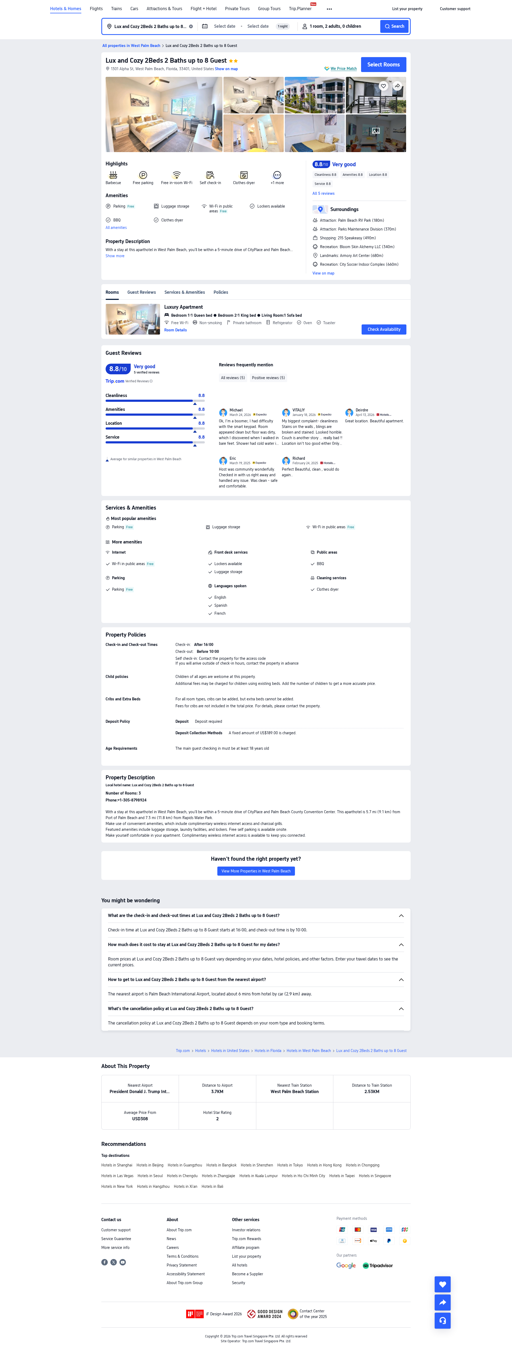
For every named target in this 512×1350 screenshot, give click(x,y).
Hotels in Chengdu (182, 1176)
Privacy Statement (182, 1265)
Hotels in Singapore (375, 1176)
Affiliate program (245, 1247)
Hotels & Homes (65, 8)
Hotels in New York (117, 1186)
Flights (96, 8)
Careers (173, 1247)
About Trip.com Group (185, 1283)
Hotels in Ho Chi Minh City (303, 1176)
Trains (116, 8)
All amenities (116, 227)
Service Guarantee (116, 1239)
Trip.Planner (300, 8)
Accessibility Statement (186, 1274)
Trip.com (183, 1051)
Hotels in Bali (212, 1186)
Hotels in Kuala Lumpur (258, 1176)
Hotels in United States (230, 1051)
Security (238, 1283)
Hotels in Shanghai (116, 1165)
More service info (115, 1247)
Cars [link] (134, 8)
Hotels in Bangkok (221, 1165)
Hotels (200, 1051)
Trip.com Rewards (246, 1239)
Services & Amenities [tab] (185, 292)
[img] (164, 114)
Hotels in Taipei (342, 1176)
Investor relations (246, 1230)
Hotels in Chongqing (362, 1165)
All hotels (239, 1265)
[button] (330, 9)
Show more (115, 256)
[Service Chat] (443, 1321)
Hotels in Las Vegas (117, 1176)
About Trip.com (179, 1230)
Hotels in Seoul (150, 1176)
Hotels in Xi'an (185, 1186)
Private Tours (237, 8)
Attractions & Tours (164, 8)
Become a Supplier (247, 1274)
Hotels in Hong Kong (324, 1165)
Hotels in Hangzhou (153, 1186)
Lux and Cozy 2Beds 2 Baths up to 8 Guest (166, 60)
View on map (323, 273)
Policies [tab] (221, 292)
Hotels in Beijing (150, 1165)
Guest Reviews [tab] (141, 292)
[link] (407, 8)
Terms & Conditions (182, 1256)
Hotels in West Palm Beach (309, 1051)
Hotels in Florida (268, 1051)
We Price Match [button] (344, 68)
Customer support (116, 1230)
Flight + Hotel (204, 8)
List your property (246, 1256)
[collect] (443, 1284)
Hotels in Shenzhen (257, 1165)
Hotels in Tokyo (290, 1165)
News (171, 1239)
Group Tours (269, 8)
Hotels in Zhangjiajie (218, 1176)
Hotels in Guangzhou (185, 1165)
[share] (443, 1303)
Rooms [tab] (112, 292)
